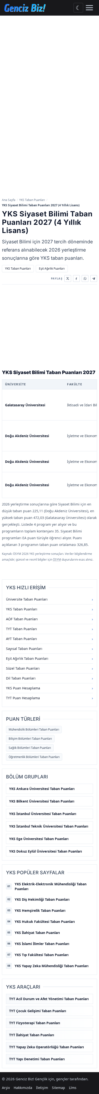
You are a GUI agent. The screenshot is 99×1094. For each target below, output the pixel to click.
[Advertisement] (49, 67)
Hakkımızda (23, 1087)
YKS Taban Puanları (32, 200)
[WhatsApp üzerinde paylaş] (85, 278)
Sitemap (58, 1087)
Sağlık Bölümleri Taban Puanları (30, 748)
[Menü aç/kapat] (89, 8)
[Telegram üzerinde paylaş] (93, 278)
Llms (72, 1087)
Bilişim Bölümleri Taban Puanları (30, 739)
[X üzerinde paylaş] (67, 278)
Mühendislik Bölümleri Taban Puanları (34, 729)
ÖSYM (57, 559)
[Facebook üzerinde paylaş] (76, 278)
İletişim (42, 1087)
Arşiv (6, 1087)
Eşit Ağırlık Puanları (52, 268)
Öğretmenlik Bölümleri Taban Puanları (34, 757)
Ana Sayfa (8, 200)
